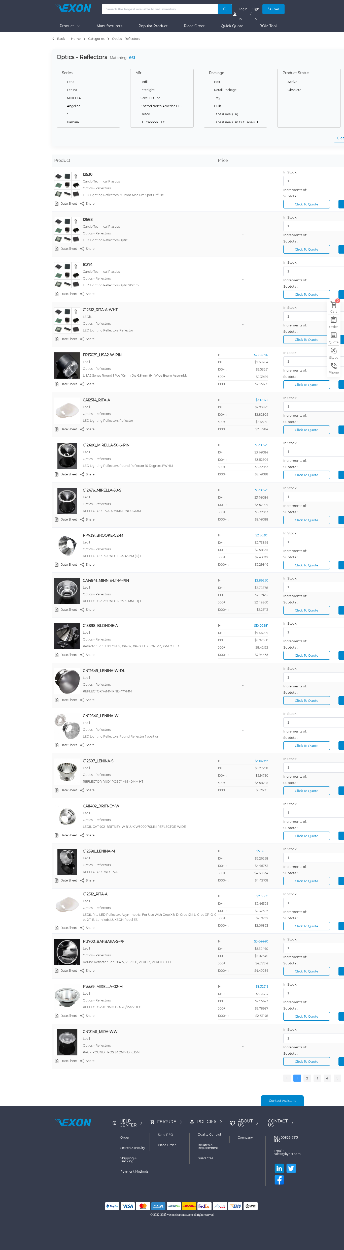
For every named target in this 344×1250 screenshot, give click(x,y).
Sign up (256, 14)
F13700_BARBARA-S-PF (103, 941)
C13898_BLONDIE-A (100, 625)
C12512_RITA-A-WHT (100, 310)
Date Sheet (68, 203)
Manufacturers (109, 26)
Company (245, 1137)
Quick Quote (232, 26)
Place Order (194, 26)
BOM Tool (268, 26)
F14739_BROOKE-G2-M (103, 535)
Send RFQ (165, 1135)
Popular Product (153, 26)
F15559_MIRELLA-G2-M (103, 986)
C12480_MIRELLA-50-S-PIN (106, 445)
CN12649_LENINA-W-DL (104, 670)
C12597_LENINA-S (98, 761)
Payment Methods (134, 1171)
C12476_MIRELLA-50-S (102, 490)
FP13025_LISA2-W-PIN (102, 355)
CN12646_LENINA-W (101, 716)
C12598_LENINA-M (99, 851)
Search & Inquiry (132, 1148)
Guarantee (205, 1158)
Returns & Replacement (208, 1146)
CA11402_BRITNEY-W (101, 806)
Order (124, 1137)
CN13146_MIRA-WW (100, 1031)
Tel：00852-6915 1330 (286, 1139)
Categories (96, 39)
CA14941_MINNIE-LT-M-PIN (106, 580)
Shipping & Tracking (128, 1159)
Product (68, 26)
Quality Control (209, 1134)
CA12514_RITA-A (96, 400)
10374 (87, 264)
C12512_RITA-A (95, 894)
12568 (88, 219)
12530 (87, 174)
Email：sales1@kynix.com (287, 1152)
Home (76, 39)
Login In (243, 14)
